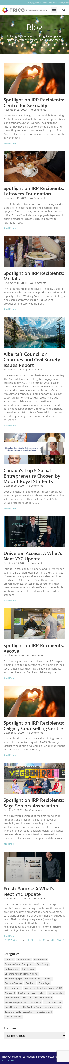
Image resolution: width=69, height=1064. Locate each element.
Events (48, 978)
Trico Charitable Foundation (19, 1011)
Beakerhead (40, 959)
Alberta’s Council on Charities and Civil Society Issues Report (32, 359)
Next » (60, 939)
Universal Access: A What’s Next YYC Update (33, 556)
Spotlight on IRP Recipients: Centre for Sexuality (34, 102)
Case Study (42, 964)
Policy (41, 992)
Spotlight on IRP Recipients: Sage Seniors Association (34, 803)
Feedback (30, 983)
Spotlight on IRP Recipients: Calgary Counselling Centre (34, 725)
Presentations (12, 997)
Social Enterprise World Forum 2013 (23, 1002)
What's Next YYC (13, 1016)
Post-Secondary (56, 992)
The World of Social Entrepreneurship (42, 1007)
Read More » (10, 143)
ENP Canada (28, 968)
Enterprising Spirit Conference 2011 (23, 978)
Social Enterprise (43, 997)
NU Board (10, 992)
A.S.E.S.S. (9, 959)
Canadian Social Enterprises (19, 964)
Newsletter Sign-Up (59, 2)
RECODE (27, 997)
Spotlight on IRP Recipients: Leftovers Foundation (34, 191)
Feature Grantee (13, 983)
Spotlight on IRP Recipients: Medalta (34, 276)
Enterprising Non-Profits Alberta (21, 973)
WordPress (8, 1060)
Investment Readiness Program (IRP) (43, 988)
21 (52, 939)
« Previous (11, 939)
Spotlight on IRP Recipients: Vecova (34, 648)
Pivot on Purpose (26, 992)
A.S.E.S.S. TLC (24, 959)
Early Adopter (12, 968)
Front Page (44, 983)
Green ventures (13, 988)
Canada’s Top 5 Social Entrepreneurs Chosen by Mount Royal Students (32, 475)
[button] (54, 10)
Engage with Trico (37, 2)
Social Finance (12, 1007)
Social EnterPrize (52, 1002)
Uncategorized (44, 1011)
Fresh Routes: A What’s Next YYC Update (29, 891)
